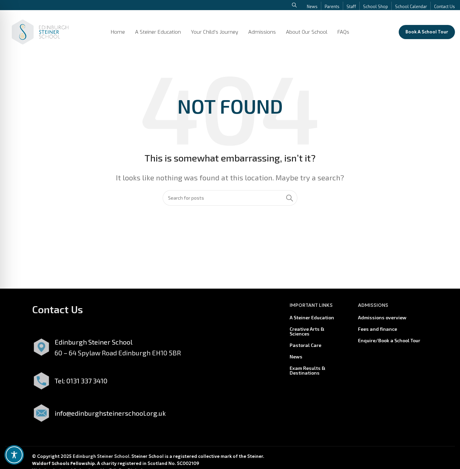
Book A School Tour (426, 32)
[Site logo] (40, 31)
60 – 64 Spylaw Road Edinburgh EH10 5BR (118, 353)
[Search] (289, 198)
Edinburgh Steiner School (101, 456)
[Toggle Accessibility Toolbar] (14, 455)
